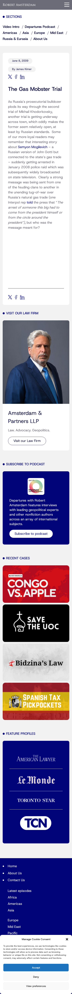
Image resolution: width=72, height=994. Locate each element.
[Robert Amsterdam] (19, 4)
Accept (36, 967)
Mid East (56, 33)
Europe (39, 33)
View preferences (36, 986)
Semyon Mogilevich (32, 147)
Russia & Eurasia (15, 39)
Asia (25, 33)
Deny (36, 977)
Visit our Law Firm (27, 441)
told (30, 202)
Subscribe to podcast (31, 534)
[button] (67, 939)
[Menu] (66, 5)
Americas (10, 33)
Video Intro (11, 27)
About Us (40, 39)
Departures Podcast (40, 27)
